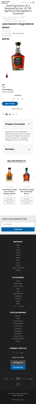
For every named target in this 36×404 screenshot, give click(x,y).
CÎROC (18, 318)
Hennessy (18, 316)
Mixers (18, 303)
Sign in (14, 268)
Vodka (18, 255)
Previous (2, 177)
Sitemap (18, 270)
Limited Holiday (18, 283)
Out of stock (26, 202)
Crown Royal (18, 331)
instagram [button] (18, 362)
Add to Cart (9, 202)
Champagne (18, 296)
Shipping (18, 258)
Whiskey (18, 245)
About (18, 260)
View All (18, 341)
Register (21, 268)
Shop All (18, 281)
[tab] (18, 124)
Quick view (9, 199)
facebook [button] (18, 367)
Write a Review (7, 35)
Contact (18, 265)
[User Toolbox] (25, 2)
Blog (18, 263)
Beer (18, 288)
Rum (18, 248)
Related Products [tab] (16, 161)
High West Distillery (18, 338)
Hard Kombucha (18, 293)
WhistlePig (18, 328)
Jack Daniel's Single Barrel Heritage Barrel (26, 192)
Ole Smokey (18, 333)
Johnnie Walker (18, 321)
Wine (18, 291)
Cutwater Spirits (18, 323)
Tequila (18, 253)
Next (34, 177)
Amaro (18, 301)
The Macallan (18, 326)
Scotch (18, 250)
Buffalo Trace (18, 336)
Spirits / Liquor (18, 286)
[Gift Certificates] (28, 2)
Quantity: (18, 95)
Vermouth (18, 298)
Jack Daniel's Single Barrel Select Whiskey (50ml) (9, 192)
